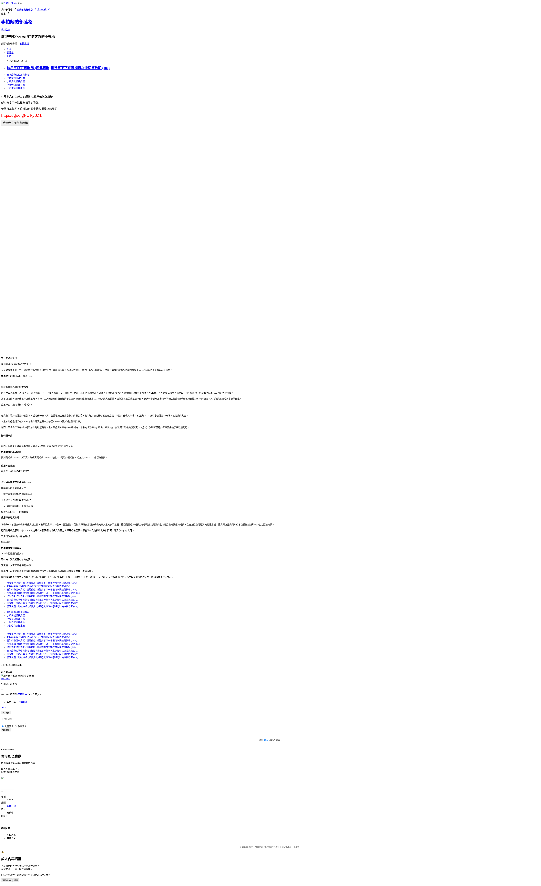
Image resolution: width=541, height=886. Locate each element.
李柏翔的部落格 (17, 21)
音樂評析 (23, 702)
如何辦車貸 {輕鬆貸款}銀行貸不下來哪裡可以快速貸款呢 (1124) (38, 586)
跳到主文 (5, 29)
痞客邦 (20, 694)
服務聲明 (297, 847)
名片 (9, 56)
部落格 (10, 52)
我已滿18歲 (7, 880)
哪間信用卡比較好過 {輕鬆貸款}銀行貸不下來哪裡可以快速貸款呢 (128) (42, 606)
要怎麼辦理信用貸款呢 (18, 74)
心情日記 (24, 43)
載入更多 (6, 713)
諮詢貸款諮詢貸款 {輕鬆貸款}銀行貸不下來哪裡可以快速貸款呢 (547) (41, 596)
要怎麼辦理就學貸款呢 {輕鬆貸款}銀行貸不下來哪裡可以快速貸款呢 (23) (43, 600)
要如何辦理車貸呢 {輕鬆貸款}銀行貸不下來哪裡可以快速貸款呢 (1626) (42, 589)
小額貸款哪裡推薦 (16, 81)
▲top (3, 707)
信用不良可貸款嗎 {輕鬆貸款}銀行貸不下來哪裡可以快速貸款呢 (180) (58, 68)
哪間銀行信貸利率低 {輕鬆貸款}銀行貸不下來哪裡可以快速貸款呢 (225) (42, 603)
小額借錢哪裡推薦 (16, 78)
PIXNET (249, 847)
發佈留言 (6, 730)
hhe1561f (5, 678)
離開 (16, 880)
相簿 (9, 49)
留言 (27, 694)
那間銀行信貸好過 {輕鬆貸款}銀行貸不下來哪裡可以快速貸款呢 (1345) (42, 583)
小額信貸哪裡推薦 (16, 88)
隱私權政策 (286, 847)
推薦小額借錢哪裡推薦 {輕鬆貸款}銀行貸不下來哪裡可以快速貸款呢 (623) (43, 593)
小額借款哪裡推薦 (16, 85)
